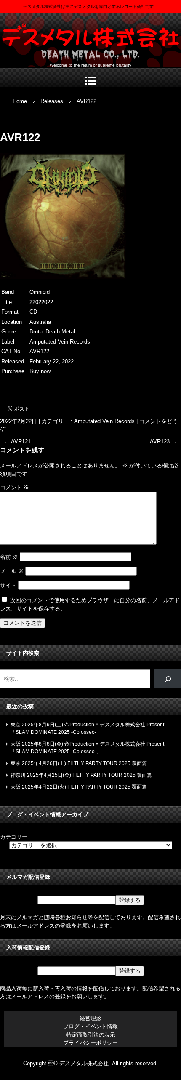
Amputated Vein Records (104, 421)
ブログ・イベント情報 (90, 1026)
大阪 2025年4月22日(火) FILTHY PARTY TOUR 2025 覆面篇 (79, 787)
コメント (14, 487)
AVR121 (17, 441)
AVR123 (163, 441)
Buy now (40, 371)
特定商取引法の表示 (90, 1035)
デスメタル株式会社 (90, 38)
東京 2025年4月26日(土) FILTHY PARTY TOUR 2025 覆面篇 (79, 763)
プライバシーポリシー (90, 1043)
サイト (8, 585)
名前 (9, 557)
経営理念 (90, 1018)
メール (12, 571)
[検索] (167, 678)
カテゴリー (13, 837)
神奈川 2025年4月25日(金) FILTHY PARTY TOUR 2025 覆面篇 (81, 775)
